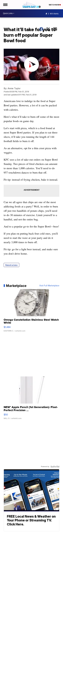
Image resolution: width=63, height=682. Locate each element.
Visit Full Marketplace (49, 286)
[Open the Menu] (5, 4)
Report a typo (11, 265)
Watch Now (54, 5)
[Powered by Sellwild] (54, 467)
